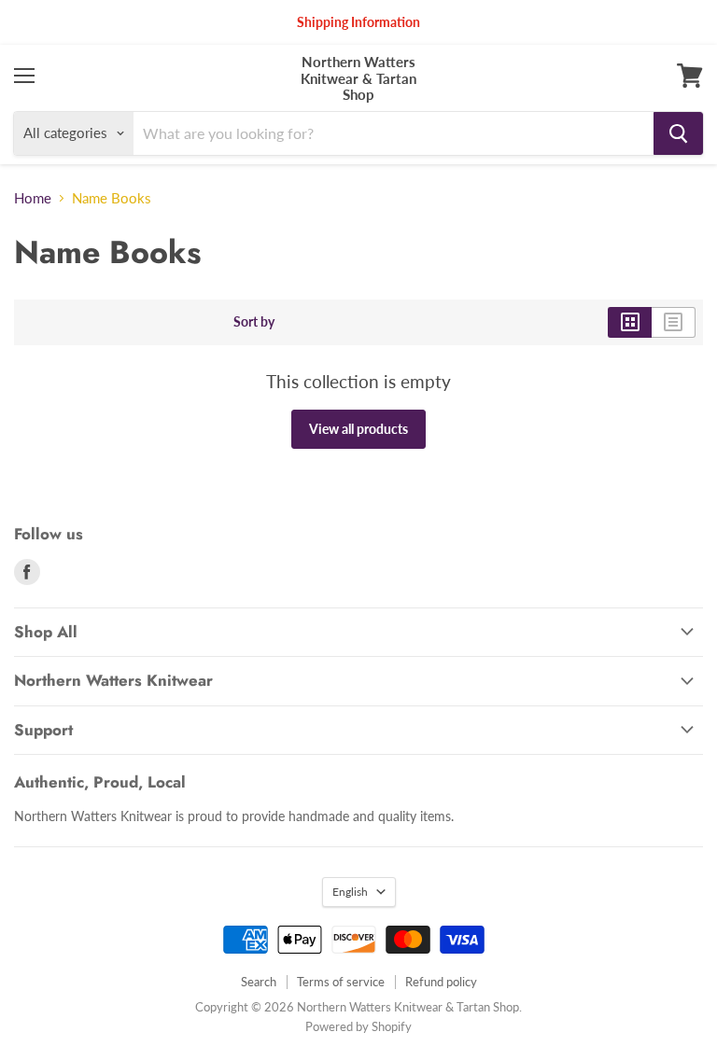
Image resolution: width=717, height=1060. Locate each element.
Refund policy (441, 981)
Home (32, 198)
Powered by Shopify (358, 1026)
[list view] (674, 322)
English (350, 892)
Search (258, 981)
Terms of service (341, 981)
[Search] (678, 133)
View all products (358, 429)
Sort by (253, 321)
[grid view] (630, 322)
